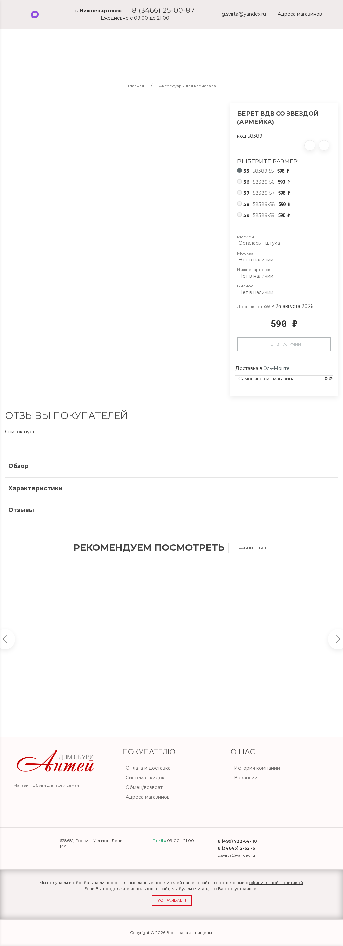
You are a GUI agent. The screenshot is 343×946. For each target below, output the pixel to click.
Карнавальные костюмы (180, 60)
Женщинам (91, 60)
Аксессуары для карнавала (258, 60)
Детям (127, 60)
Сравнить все (251, 547)
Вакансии (246, 778)
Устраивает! (171, 900)
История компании (257, 768)
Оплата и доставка (148, 768)
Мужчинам (50, 60)
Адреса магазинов (148, 797)
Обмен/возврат (144, 787)
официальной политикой (276, 882)
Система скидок (145, 778)
